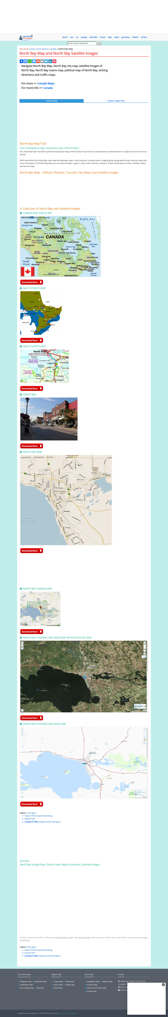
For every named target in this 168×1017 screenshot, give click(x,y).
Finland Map (58, 988)
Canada (48, 88)
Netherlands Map (26, 985)
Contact (121, 974)
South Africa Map (24, 974)
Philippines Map (26, 981)
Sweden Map (70, 985)
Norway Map (91, 991)
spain (116, 37)
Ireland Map (69, 981)
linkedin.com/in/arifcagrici (50, 822)
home (31, 49)
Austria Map (57, 985)
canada (84, 37)
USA (71, 37)
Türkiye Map (58, 981)
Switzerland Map (40, 981)
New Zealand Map (27, 988)
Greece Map (89, 974)
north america (42, 49)
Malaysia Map (107, 981)
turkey (143, 37)
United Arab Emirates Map (96, 988)
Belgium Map (56, 974)
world (64, 37)
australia (93, 37)
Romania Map (92, 985)
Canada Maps (45, 83)
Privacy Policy (63, 1013)
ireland (135, 37)
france (102, 37)
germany (125, 37)
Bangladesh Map (93, 981)
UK (77, 37)
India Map (40, 988)
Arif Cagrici (31, 813)
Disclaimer (73, 1013)
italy (110, 37)
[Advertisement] (84, 17)
